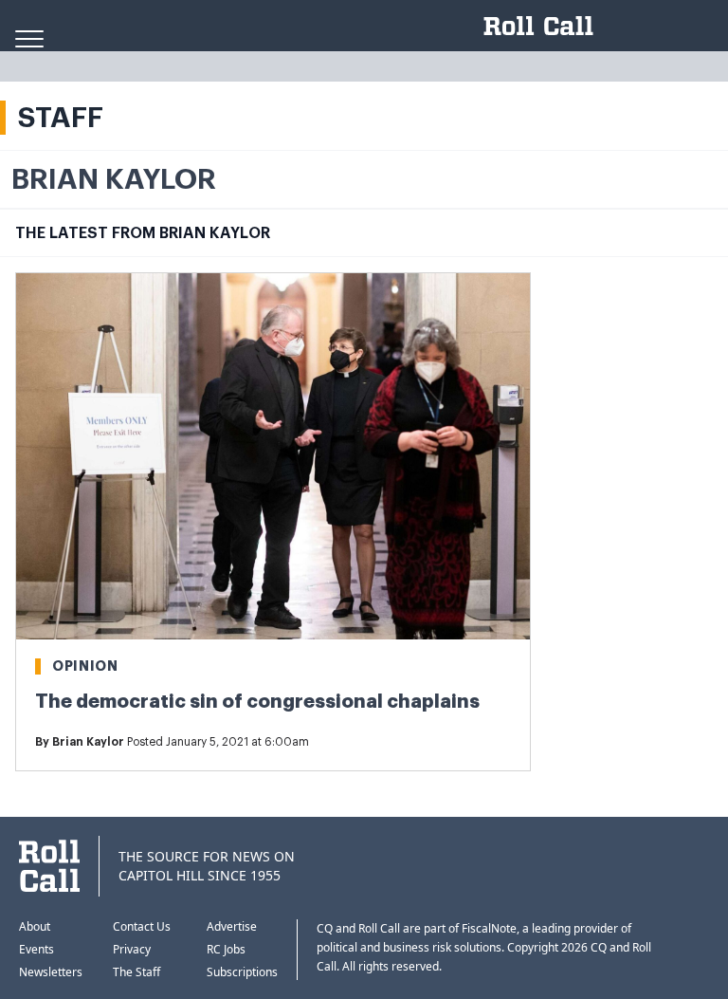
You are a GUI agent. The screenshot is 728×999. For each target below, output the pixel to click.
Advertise (232, 926)
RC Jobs (226, 949)
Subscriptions (242, 972)
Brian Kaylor (88, 742)
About (34, 926)
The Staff (136, 972)
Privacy (132, 949)
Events (36, 949)
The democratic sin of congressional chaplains (257, 702)
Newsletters (50, 972)
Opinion (85, 666)
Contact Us (142, 926)
